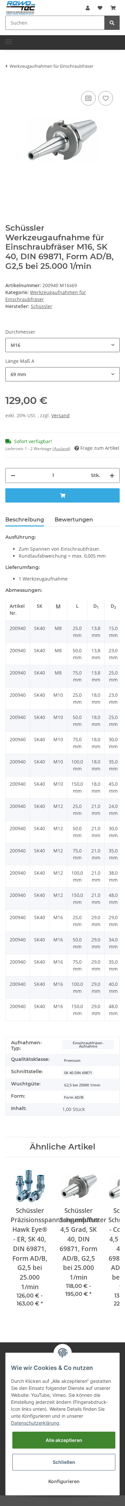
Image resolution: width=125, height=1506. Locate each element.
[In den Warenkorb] (62, 495)
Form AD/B (73, 1097)
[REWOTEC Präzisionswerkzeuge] (20, 7)
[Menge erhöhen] (112, 475)
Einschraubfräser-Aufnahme (88, 1045)
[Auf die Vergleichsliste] (88, 98)
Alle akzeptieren (64, 1440)
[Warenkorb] (113, 8)
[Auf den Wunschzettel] (105, 98)
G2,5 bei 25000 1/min (82, 1085)
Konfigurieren (64, 1481)
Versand (60, 415)
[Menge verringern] (13, 475)
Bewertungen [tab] (74, 519)
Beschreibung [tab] (24, 519)
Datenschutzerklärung (35, 1423)
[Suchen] (112, 23)
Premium (72, 1060)
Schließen (64, 1462)
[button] (88, 8)
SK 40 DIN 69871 (78, 1072)
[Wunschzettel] (100, 8)
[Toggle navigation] (8, 39)
